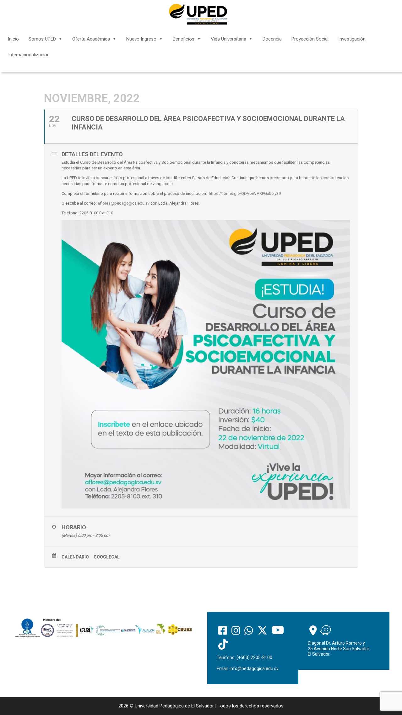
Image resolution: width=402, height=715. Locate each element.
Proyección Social (310, 39)
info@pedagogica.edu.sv (254, 668)
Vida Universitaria (228, 39)
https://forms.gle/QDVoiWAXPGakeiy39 (245, 193)
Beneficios (183, 39)
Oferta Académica (91, 39)
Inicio (13, 39)
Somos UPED (42, 39)
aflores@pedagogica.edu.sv (123, 203)
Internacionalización (29, 55)
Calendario (75, 556)
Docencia (272, 39)
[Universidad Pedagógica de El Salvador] (198, 14)
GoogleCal (107, 556)
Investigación (352, 39)
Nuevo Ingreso (141, 39)
